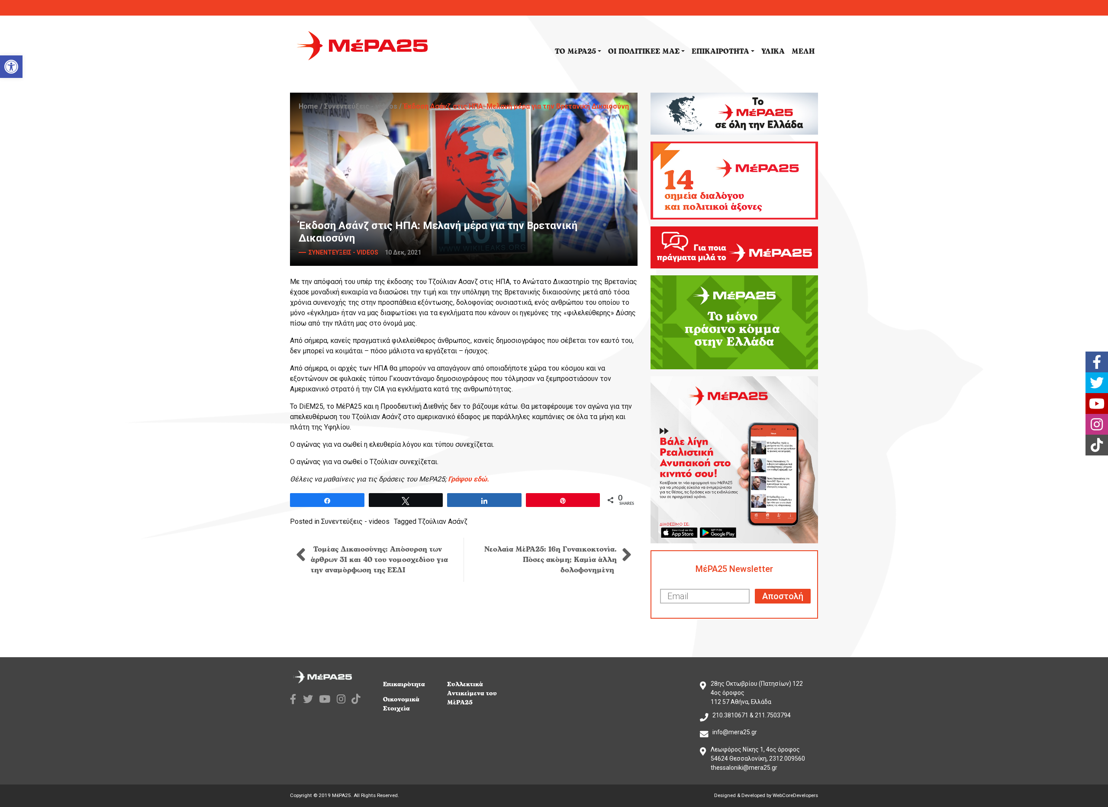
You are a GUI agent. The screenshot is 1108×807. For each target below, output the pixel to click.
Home (308, 106)
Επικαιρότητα (404, 684)
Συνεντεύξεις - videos (360, 106)
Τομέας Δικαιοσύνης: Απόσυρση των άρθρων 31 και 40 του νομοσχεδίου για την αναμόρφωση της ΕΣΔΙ (379, 559)
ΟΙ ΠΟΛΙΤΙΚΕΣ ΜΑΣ (644, 51)
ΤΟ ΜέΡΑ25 (575, 51)
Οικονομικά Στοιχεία (401, 704)
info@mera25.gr (734, 732)
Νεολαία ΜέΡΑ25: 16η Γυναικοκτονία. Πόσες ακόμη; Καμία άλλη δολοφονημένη (550, 559)
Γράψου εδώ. (468, 479)
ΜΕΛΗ (803, 51)
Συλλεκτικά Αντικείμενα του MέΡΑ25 (472, 693)
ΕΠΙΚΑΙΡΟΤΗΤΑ (720, 51)
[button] (11, 66)
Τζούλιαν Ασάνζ (442, 521)
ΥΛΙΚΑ (773, 51)
